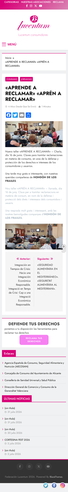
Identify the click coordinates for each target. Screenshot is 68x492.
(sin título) (10, 408)
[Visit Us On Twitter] (45, 489)
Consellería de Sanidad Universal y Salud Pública (30, 380)
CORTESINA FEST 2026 (17, 440)
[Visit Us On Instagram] (62, 489)
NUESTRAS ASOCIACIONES (36, 2)
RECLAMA (58, 2)
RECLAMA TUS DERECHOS (34, 340)
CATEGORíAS (11, 2)
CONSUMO (11, 79)
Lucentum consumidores (33, 35)
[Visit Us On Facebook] (54, 489)
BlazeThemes (56, 476)
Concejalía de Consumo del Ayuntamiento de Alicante (33, 373)
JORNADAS (26, 79)
